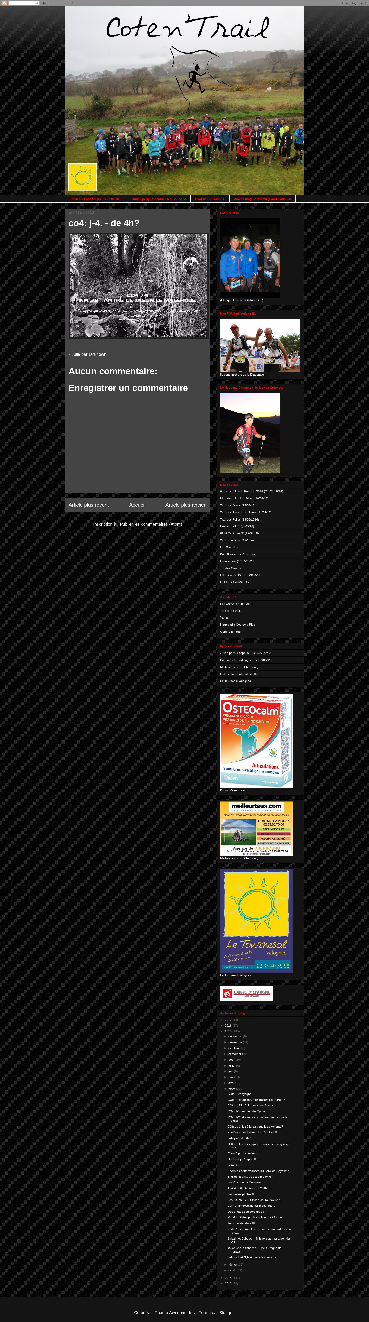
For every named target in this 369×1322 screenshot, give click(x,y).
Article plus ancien (185, 505)
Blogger (226, 1312)
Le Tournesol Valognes (235, 681)
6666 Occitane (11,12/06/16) (239, 533)
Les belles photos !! (241, 1194)
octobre (234, 1048)
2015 (229, 1031)
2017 (229, 1019)
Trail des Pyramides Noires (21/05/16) (245, 512)
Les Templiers (229, 547)
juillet (232, 1065)
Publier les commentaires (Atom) (151, 524)
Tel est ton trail (230, 610)
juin (231, 1071)
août (231, 1059)
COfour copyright (239, 1094)
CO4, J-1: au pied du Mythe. (247, 1111)
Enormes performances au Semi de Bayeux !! (258, 1171)
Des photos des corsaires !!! (246, 1211)
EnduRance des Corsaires (238, 554)
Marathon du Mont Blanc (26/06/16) (244, 498)
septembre (236, 1054)
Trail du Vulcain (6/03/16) (237, 540)
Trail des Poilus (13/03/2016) (239, 519)
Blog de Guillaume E (210, 199)
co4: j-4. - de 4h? (239, 1138)
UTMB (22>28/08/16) (234, 582)
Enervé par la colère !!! (243, 1153)
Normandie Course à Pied (237, 624)
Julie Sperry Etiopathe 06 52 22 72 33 (159, 199)
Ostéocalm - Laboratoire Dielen (241, 674)
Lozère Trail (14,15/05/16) (237, 561)
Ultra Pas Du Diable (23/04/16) (241, 575)
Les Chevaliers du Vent (235, 603)
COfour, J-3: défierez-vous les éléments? (255, 1126)
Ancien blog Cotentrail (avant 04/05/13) (262, 199)
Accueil (137, 505)
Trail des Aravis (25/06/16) (238, 505)
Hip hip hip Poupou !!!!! (243, 1159)
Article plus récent (89, 505)
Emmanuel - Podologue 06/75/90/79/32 (246, 660)
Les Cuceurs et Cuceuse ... (246, 1182)
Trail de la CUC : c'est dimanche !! (251, 1176)
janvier (233, 1270)
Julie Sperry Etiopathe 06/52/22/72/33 (245, 653)
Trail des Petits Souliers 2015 (247, 1188)
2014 (229, 1277)
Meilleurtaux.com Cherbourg (239, 667)
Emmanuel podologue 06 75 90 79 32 (96, 199)
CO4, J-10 (235, 1165)
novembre (235, 1042)
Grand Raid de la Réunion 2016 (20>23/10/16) (251, 491)
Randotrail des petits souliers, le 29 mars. (256, 1217)
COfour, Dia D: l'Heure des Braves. (251, 1105)
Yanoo (224, 617)
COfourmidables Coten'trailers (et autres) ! (256, 1099)
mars (232, 1089)
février (233, 1264)
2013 (229, 1283)
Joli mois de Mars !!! (241, 1223)
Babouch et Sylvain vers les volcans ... (253, 1257)
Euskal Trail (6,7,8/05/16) (237, 526)
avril (231, 1083)
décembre (235, 1036)
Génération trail (230, 631)
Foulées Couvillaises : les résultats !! (252, 1132)
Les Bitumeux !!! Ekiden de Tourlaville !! (254, 1200)
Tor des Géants (230, 568)
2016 (229, 1025)
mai (231, 1077)
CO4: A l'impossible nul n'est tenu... (251, 1205)
